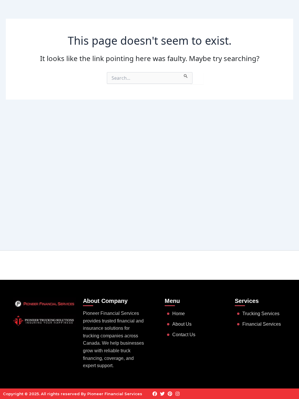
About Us (182, 324)
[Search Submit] (186, 75)
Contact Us (183, 334)
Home (178, 313)
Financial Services (261, 324)
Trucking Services (260, 313)
